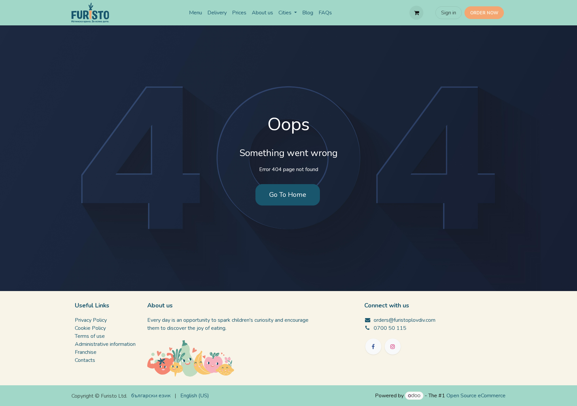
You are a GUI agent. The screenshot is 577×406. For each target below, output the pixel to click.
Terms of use (90, 336)
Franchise (86, 352)
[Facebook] (373, 347)
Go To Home (287, 194)
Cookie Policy (90, 328)
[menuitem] (195, 12)
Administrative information (105, 344)
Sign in (448, 12)
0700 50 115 (390, 328)
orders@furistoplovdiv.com (404, 320)
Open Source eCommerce (476, 395)
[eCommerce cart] (416, 13)
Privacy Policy (91, 320)
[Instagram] (393, 347)
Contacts (85, 360)
